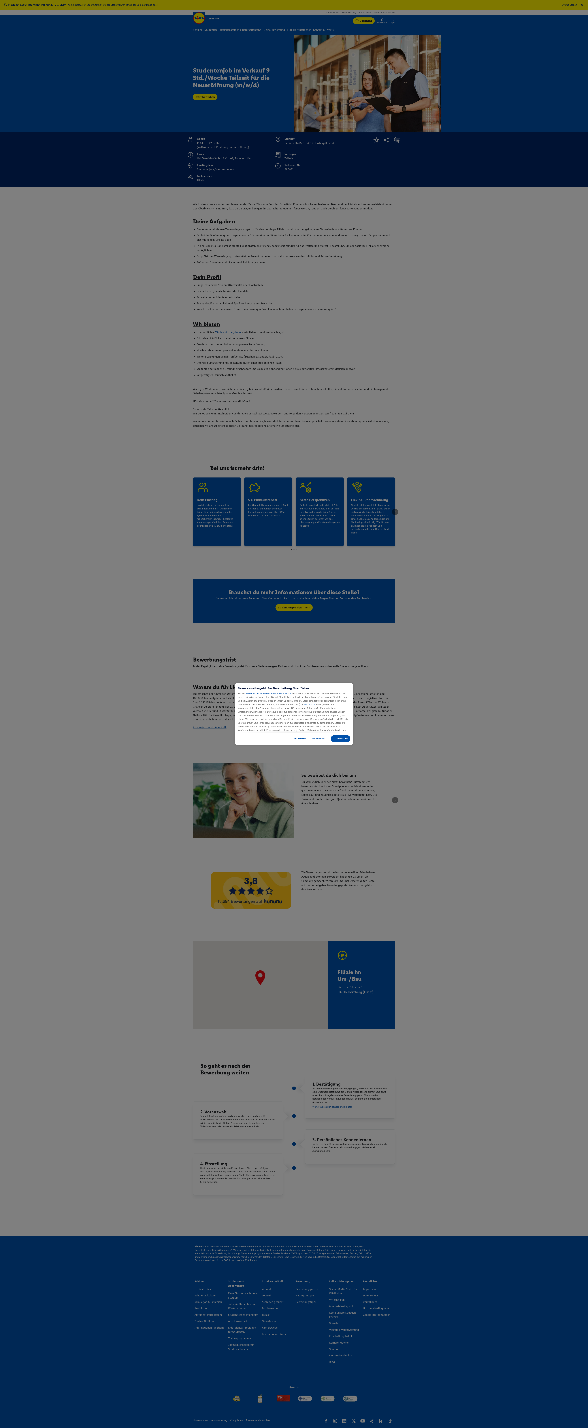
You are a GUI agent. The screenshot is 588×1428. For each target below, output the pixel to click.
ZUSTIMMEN (340, 738)
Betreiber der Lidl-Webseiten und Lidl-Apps (268, 693)
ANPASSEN (318, 738)
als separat (310, 704)
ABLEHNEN (300, 738)
